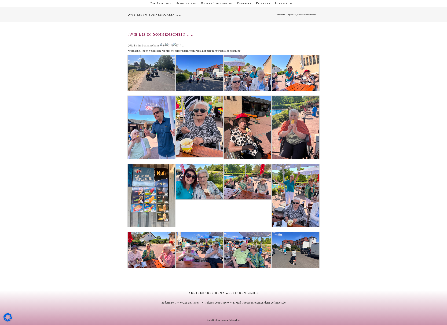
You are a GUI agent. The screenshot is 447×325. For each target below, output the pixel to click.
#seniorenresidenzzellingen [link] (178, 50)
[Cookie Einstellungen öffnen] (7, 320)
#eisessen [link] (155, 50)
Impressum (221, 320)
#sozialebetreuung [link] (206, 50)
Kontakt (210, 320)
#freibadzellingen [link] (137, 50)
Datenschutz (234, 320)
